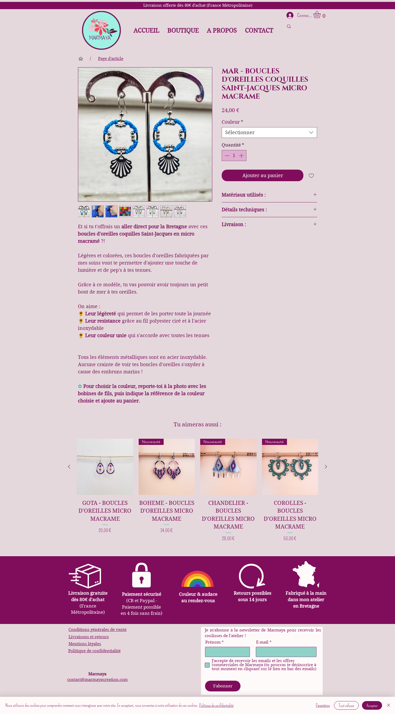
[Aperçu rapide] (105, 467)
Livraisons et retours (89, 636)
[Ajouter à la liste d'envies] (311, 175)
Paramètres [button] (323, 705)
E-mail (262, 642)
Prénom (213, 642)
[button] (321, 14)
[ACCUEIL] (80, 58)
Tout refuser (346, 705)
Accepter (372, 705)
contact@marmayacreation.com (97, 679)
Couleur (232, 122)
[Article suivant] (326, 466)
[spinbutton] (234, 155)
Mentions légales (85, 643)
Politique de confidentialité (94, 650)
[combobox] (269, 132)
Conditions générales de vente (98, 629)
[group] (197, 490)
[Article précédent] (69, 466)
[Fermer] (388, 705)
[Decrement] (226, 155)
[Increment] (242, 155)
